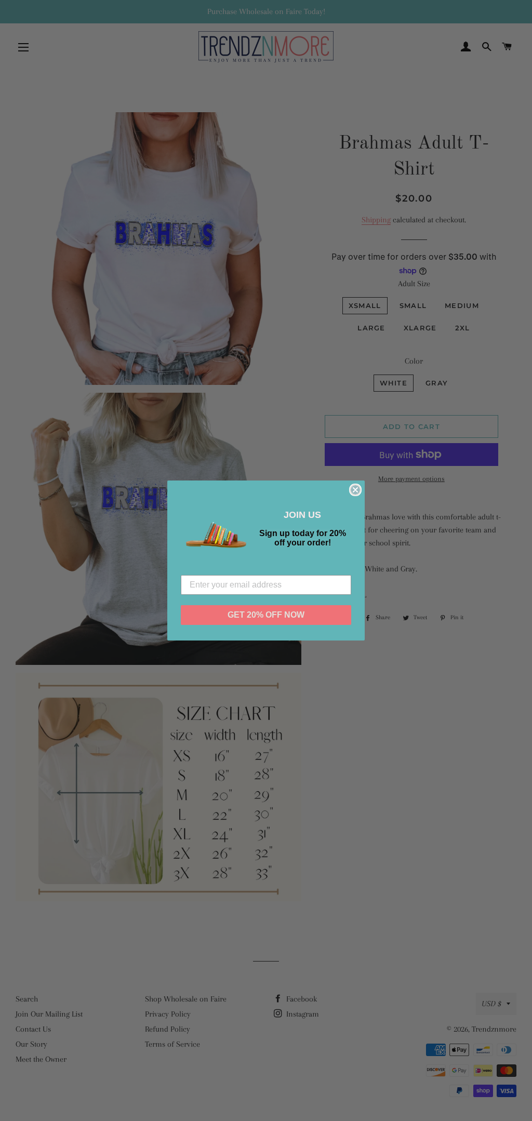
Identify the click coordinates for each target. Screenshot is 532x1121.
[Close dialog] (355, 490)
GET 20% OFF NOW (266, 614)
